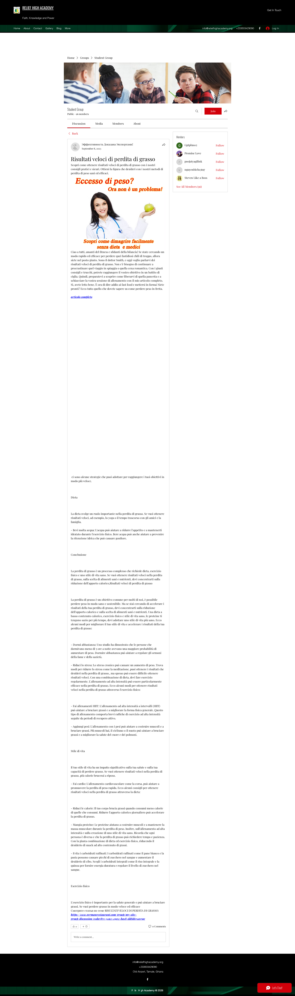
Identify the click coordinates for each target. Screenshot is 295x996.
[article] (118, 543)
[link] (79, 123)
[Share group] (226, 111)
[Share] (164, 145)
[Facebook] (259, 28)
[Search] (197, 111)
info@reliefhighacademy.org (217, 28)
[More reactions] (84, 926)
